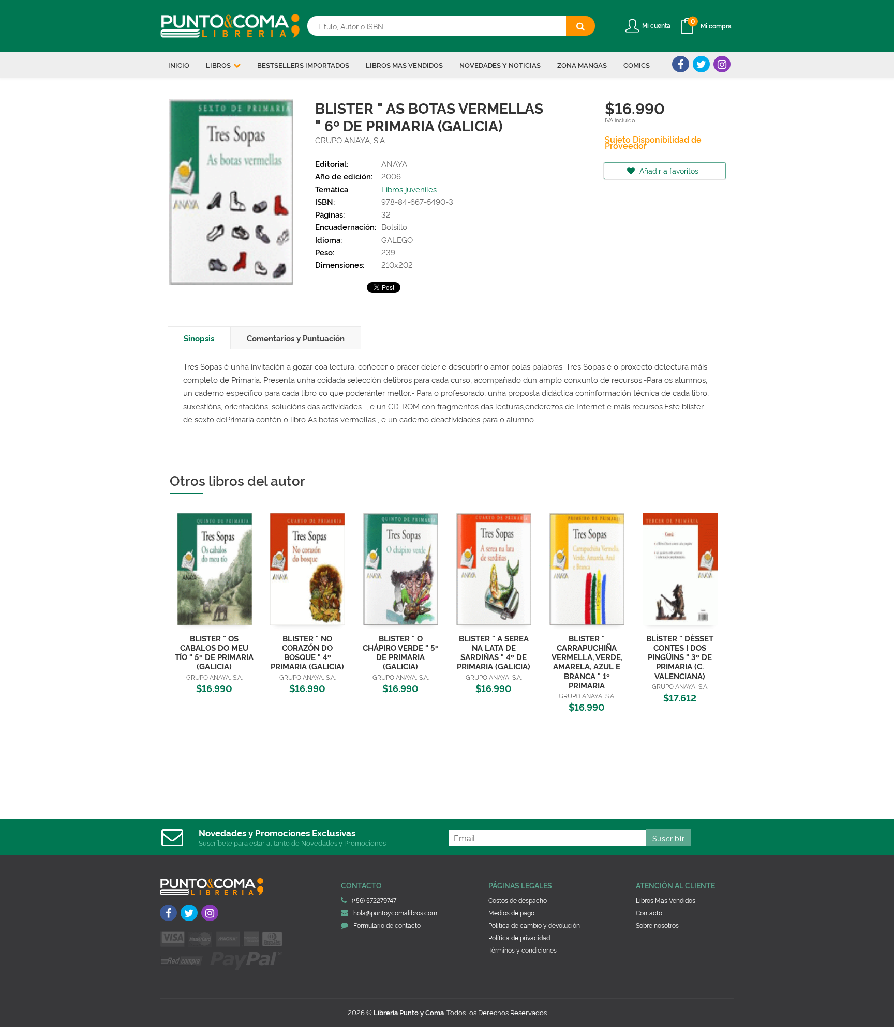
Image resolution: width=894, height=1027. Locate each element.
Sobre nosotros (657, 925)
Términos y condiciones (522, 949)
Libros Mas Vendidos (665, 900)
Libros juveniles (409, 188)
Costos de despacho (517, 900)
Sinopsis (199, 337)
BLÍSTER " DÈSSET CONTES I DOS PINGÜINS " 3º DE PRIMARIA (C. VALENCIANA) (679, 657)
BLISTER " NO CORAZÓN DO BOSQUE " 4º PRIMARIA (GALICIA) (307, 652)
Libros (219, 64)
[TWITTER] (701, 64)
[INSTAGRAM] (722, 64)
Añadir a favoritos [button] (667, 170)
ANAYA (394, 163)
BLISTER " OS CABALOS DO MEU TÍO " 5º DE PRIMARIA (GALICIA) (214, 652)
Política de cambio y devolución (534, 925)
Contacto (649, 912)
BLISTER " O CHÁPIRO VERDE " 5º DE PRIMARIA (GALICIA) (401, 652)
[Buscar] (580, 26)
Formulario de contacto (387, 925)
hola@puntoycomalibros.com (395, 912)
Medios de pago (511, 912)
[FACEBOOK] (680, 64)
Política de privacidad (519, 937)
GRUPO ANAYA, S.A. (350, 139)
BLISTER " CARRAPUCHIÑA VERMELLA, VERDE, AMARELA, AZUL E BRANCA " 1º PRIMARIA (587, 662)
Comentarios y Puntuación (296, 337)
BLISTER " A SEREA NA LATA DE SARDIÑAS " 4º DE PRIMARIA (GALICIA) (493, 652)
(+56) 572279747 (374, 900)
